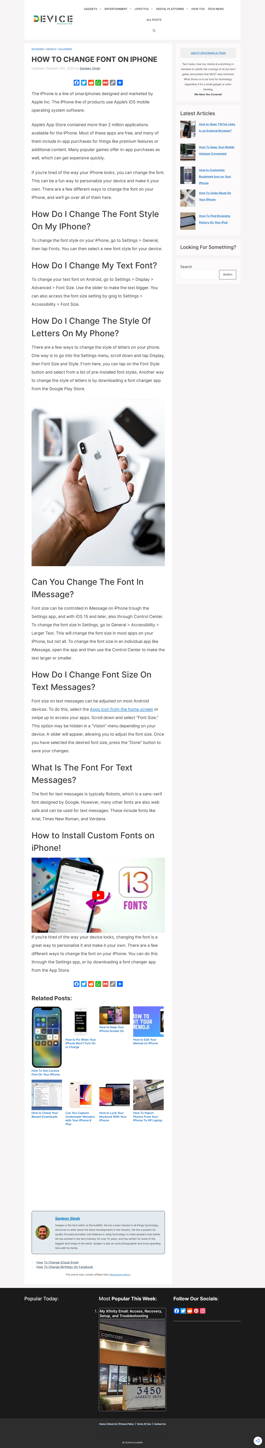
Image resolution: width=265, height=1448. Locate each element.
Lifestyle (142, 9)
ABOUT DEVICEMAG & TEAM (208, 53)
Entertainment (116, 9)
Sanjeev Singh (67, 1218)
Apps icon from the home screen (121, 709)
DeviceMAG (38, 49)
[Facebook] (76, 83)
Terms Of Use (144, 1424)
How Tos (198, 9)
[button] (154, 30)
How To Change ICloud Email (57, 1262)
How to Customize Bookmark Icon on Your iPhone (215, 176)
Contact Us (160, 1424)
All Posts (154, 19)
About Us (112, 1424)
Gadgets (90, 9)
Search (186, 267)
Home (102, 1424)
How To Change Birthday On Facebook (64, 1267)
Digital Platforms (170, 9)
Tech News (216, 9)
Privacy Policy (126, 1424)
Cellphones (65, 49)
